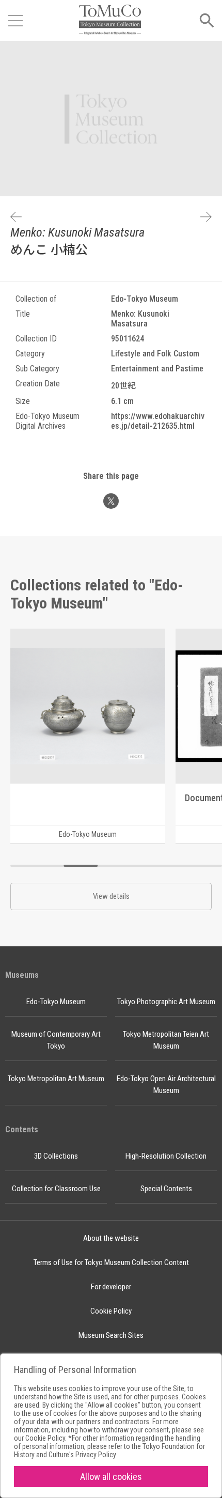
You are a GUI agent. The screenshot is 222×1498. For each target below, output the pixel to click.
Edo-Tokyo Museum (56, 1001)
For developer (111, 1286)
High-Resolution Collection (166, 1156)
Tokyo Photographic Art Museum (166, 1001)
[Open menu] (15, 20)
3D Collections (56, 1156)
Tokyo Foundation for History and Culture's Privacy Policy (109, 1450)
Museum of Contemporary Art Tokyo (56, 1040)
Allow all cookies (111, 1476)
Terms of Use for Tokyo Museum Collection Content (111, 1262)
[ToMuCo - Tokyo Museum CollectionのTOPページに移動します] (110, 20)
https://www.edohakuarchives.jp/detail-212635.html (157, 421)
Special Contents (166, 1188)
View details (111, 896)
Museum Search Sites (111, 1335)
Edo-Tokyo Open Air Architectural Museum (166, 1084)
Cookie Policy (111, 1311)
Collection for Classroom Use (56, 1188)
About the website (111, 1238)
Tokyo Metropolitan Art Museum (56, 1078)
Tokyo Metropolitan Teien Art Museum (166, 1040)
